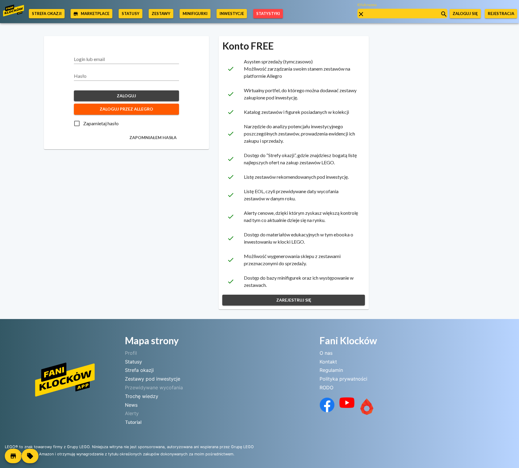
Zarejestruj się (293, 299)
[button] (13, 456)
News (131, 405)
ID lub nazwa (367, 5)
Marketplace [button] (95, 13)
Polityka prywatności (343, 379)
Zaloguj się (465, 13)
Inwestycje (232, 13)
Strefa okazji (139, 370)
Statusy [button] (130, 13)
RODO (326, 387)
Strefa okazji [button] (47, 13)
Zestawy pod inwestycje (152, 379)
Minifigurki (195, 13)
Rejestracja (501, 13)
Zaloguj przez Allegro (126, 108)
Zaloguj (126, 95)
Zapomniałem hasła (153, 137)
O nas (326, 353)
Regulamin (331, 370)
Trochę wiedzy (141, 396)
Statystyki (268, 13)
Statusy (133, 362)
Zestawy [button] (161, 13)
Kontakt (328, 362)
